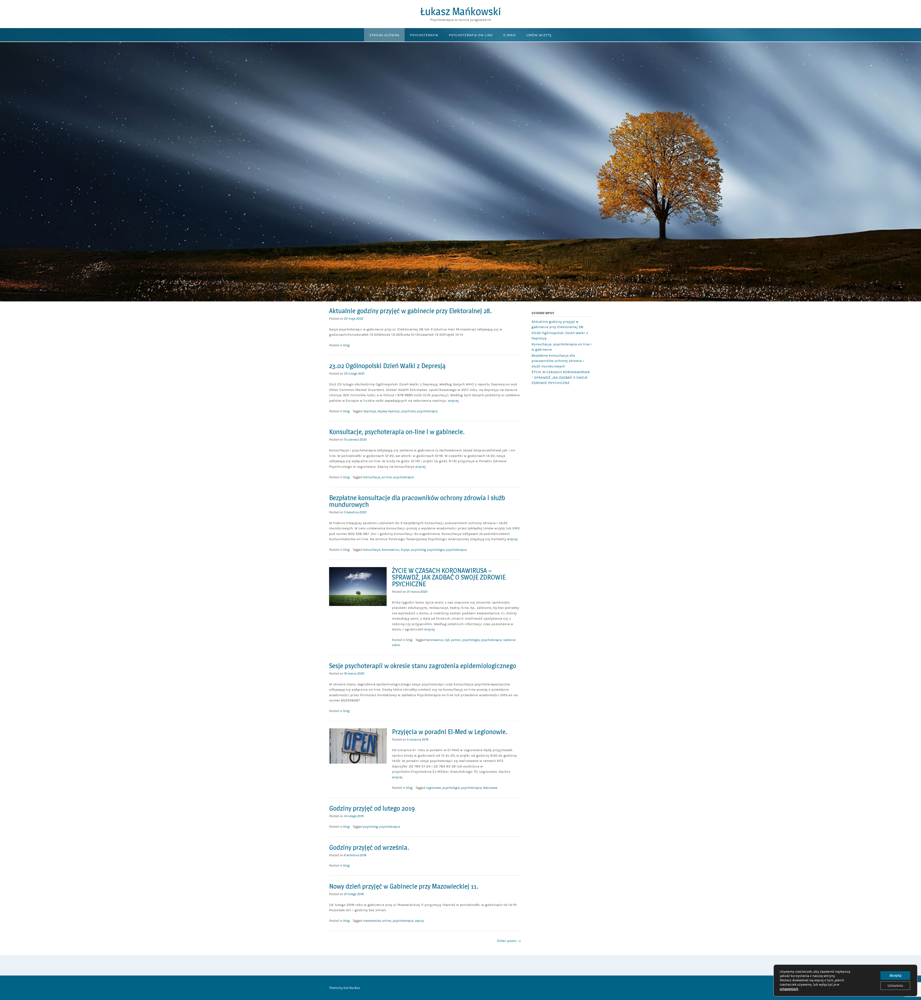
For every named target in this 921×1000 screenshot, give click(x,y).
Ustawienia (895, 985)
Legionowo (433, 788)
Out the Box (351, 988)
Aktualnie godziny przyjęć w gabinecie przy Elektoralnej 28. (410, 311)
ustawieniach (789, 989)
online (386, 921)
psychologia (435, 550)
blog (346, 345)
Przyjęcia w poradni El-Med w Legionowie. (450, 732)
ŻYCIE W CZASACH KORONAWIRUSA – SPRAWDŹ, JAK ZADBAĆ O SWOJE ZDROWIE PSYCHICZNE (449, 577)
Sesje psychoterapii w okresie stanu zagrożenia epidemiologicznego (422, 666)
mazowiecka (372, 921)
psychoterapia (427, 411)
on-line (387, 477)
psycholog (418, 550)
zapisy (419, 921)
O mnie (509, 35)
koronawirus (390, 550)
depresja (369, 411)
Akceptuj (895, 975)
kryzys (405, 550)
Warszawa (490, 788)
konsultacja (371, 477)
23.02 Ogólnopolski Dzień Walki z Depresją (387, 366)
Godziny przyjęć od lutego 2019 (372, 808)
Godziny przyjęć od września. (369, 847)
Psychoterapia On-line (471, 35)
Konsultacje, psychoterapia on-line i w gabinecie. (397, 432)
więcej (453, 400)
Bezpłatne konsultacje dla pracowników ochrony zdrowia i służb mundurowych (417, 501)
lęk (447, 640)
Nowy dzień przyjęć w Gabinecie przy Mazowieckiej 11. (403, 886)
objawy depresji (388, 411)
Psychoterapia (424, 35)
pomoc (456, 640)
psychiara (408, 411)
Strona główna (384, 35)
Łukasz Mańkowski (460, 11)
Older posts (509, 941)
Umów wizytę (539, 35)
